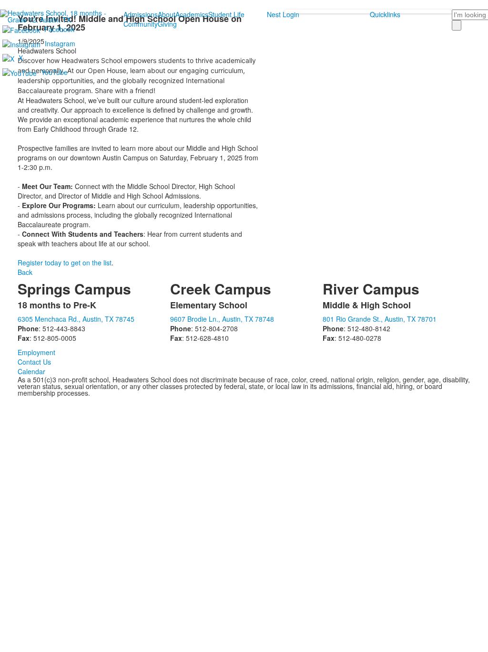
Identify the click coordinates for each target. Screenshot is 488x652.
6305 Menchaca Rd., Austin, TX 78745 (76, 319)
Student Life (226, 14)
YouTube (54, 72)
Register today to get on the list (65, 262)
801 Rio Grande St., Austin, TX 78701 (380, 319)
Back (25, 272)
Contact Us (34, 362)
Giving (167, 24)
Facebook (59, 29)
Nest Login (283, 14)
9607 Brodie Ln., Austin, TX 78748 (222, 319)
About (166, 14)
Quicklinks (385, 14)
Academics (191, 14)
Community (140, 24)
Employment (36, 352)
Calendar (31, 371)
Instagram (60, 43)
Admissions (140, 14)
